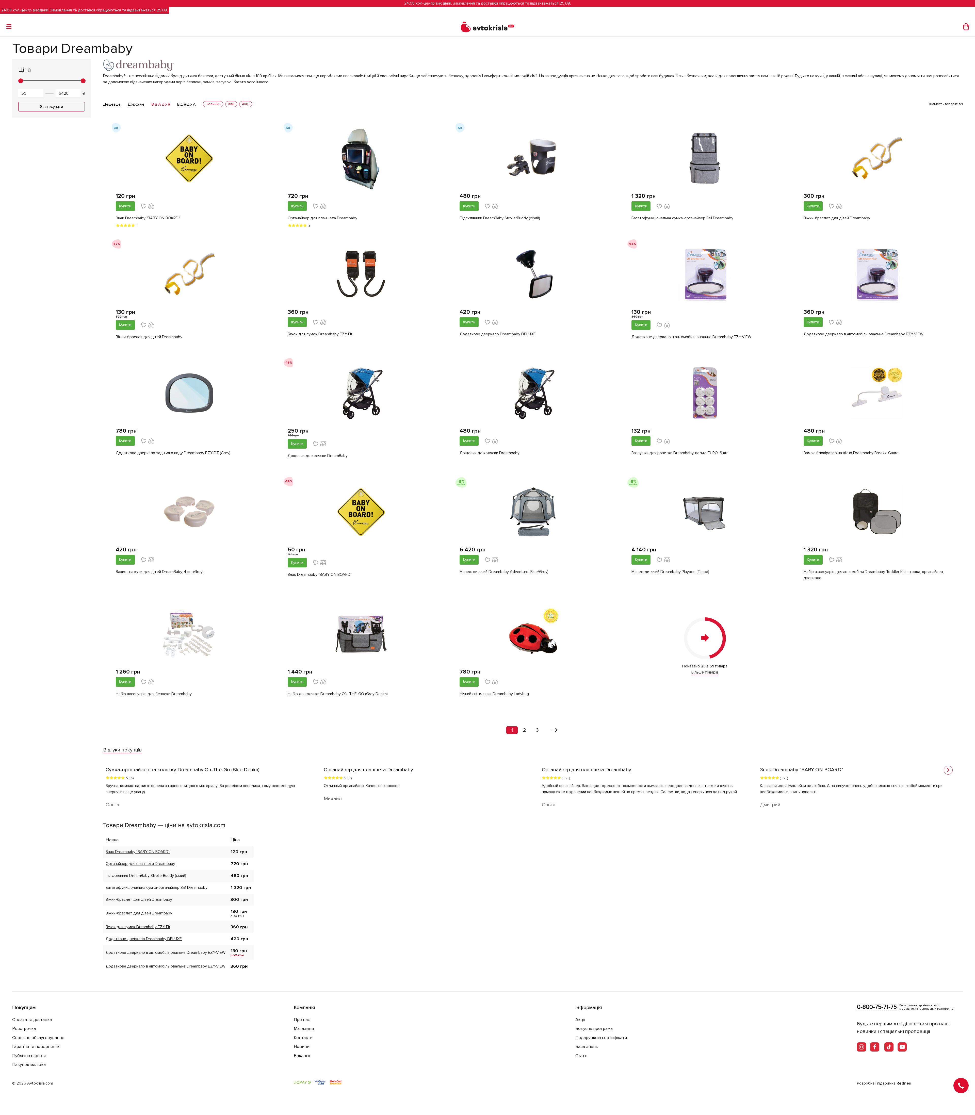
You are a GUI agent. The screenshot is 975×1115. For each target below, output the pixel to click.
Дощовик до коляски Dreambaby (489, 452)
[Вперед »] (554, 730)
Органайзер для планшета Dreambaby (322, 218)
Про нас (302, 1019)
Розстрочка (24, 1028)
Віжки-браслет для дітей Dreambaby (837, 218)
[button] (948, 770)
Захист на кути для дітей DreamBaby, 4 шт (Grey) (160, 571)
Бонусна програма (594, 1028)
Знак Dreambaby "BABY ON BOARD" (148, 218)
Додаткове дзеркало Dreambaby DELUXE (498, 334)
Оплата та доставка (32, 1019)
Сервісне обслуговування (38, 1037)
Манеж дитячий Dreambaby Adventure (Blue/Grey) (504, 571)
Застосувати (51, 106)
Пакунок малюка (29, 1064)
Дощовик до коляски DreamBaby (318, 455)
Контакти (303, 1037)
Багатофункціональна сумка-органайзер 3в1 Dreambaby (682, 218)
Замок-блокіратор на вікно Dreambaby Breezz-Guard (851, 452)
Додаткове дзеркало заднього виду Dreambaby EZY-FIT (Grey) (173, 452)
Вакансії (302, 1055)
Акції (580, 1019)
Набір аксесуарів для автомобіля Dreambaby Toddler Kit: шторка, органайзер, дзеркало (874, 574)
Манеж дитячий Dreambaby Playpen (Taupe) (670, 571)
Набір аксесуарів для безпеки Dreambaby (154, 693)
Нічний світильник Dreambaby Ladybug (494, 693)
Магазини (304, 1028)
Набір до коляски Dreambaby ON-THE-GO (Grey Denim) (338, 693)
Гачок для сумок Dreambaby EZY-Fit (320, 334)
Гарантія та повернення (36, 1046)
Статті (581, 1055)
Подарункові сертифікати (601, 1037)
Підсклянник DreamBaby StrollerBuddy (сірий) (500, 218)
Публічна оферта (29, 1055)
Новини (302, 1046)
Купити (125, 206)
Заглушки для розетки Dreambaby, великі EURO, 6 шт (679, 452)
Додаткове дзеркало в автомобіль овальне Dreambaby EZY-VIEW (691, 336)
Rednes (904, 1083)
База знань (586, 1046)
